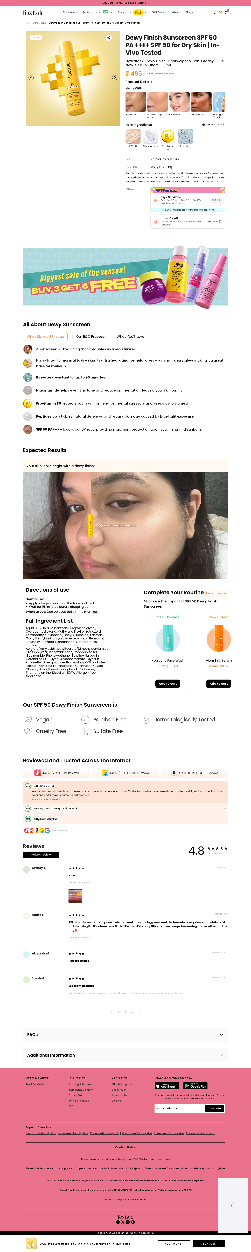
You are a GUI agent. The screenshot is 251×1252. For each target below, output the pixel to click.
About (176, 12)
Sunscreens (39, 23)
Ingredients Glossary (81, 1089)
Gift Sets (158, 12)
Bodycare (124, 12)
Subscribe (214, 1108)
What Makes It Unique (45, 336)
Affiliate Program (121, 1084)
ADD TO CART (174, 1243)
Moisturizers (91, 12)
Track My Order (35, 1084)
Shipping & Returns (80, 1084)
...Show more (211, 181)
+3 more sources (60, 830)
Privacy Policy (77, 1095)
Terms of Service (79, 1100)
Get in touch (119, 1089)
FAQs (72, 1106)
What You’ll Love (130, 336)
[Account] (221, 12)
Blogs (189, 12)
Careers (116, 1100)
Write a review (41, 855)
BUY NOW (209, 1243)
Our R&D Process (90, 336)
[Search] (213, 12)
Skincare (69, 12)
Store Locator (119, 1095)
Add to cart (168, 683)
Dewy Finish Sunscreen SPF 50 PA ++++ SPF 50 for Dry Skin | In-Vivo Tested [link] (94, 23)
